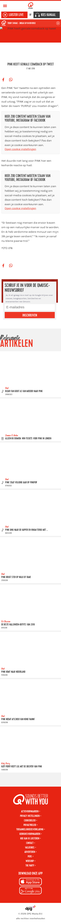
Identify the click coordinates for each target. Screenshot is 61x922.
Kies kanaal (48, 15)
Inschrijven (29, 315)
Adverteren (29, 852)
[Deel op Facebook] (3, 79)
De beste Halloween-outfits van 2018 (18, 624)
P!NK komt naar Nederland (13, 672)
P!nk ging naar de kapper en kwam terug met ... (26, 530)
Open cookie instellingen (20, 149)
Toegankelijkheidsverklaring (29, 829)
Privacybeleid (29, 825)
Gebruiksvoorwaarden (29, 834)
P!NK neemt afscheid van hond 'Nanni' (18, 719)
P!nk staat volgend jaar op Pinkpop (21, 482)
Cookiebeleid (30, 820)
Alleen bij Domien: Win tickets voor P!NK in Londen (28, 438)
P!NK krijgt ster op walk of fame (16, 577)
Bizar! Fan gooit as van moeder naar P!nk (24, 391)
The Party (29, 865)
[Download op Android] (30, 890)
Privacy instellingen (30, 816)
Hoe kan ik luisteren (29, 838)
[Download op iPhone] (30, 882)
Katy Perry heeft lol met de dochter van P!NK (21, 766)
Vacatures (29, 847)
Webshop (30, 861)
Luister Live (16, 15)
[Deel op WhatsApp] (11, 79)
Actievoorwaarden (29, 811)
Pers (30, 856)
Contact (29, 843)
